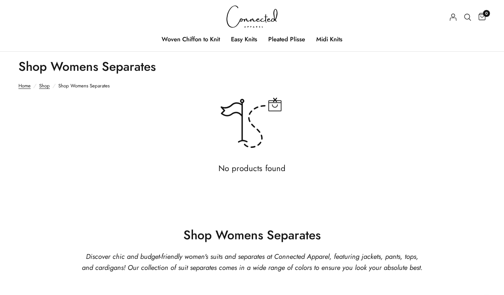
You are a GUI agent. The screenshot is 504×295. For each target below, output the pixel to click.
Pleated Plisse (286, 39)
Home (24, 85)
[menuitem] (190, 39)
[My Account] (453, 17)
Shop (44, 85)
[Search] (467, 17)
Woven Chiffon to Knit (191, 39)
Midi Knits (329, 39)
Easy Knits (244, 39)
